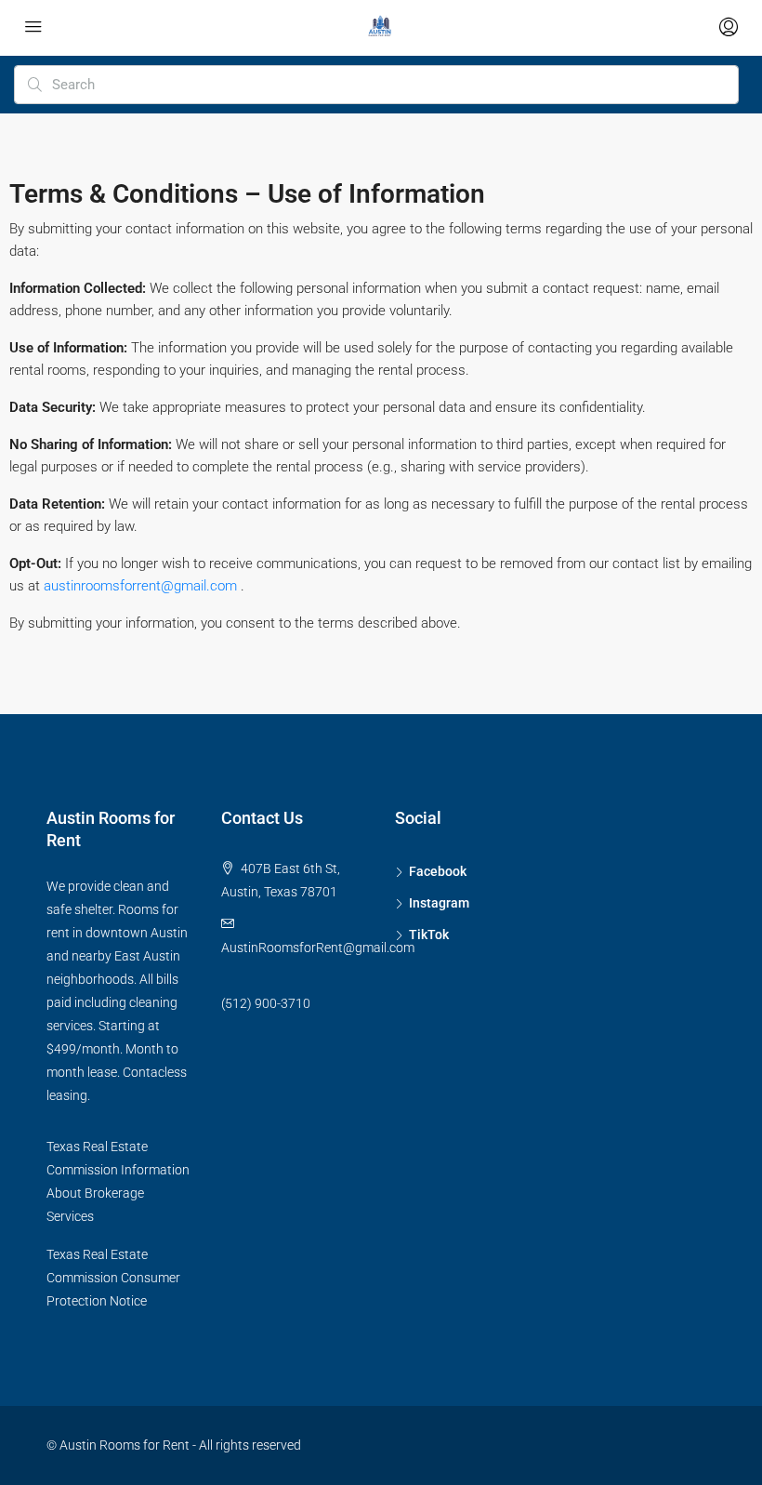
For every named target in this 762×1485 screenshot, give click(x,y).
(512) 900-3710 (265, 1003)
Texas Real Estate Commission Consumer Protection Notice (113, 1277)
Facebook (437, 871)
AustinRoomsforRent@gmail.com (317, 947)
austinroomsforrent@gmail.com (142, 585)
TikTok (429, 934)
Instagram (439, 902)
